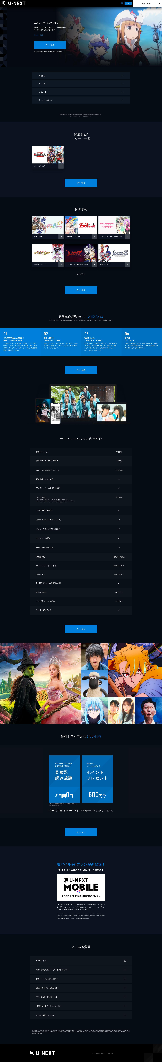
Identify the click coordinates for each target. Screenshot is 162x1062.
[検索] (122, 3)
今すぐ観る (146, 3)
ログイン (128, 3)
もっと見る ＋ (81, 274)
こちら (64, 51)
